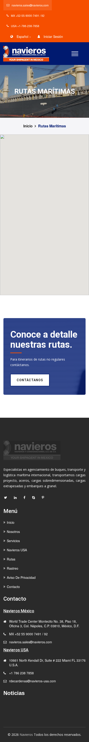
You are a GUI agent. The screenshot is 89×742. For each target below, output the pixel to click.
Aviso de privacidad (21, 577)
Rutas (11, 559)
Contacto (13, 586)
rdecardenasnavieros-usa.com (32, 681)
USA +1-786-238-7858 (25, 26)
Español (22, 36)
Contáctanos (30, 380)
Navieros (26, 734)
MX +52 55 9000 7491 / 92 (28, 634)
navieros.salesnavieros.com (30, 5)
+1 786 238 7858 (21, 673)
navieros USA (17, 550)
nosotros (13, 531)
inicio (28, 126)
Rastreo (12, 568)
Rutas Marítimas (52, 126)
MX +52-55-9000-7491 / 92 (27, 15)
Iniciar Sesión (53, 36)
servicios (13, 540)
